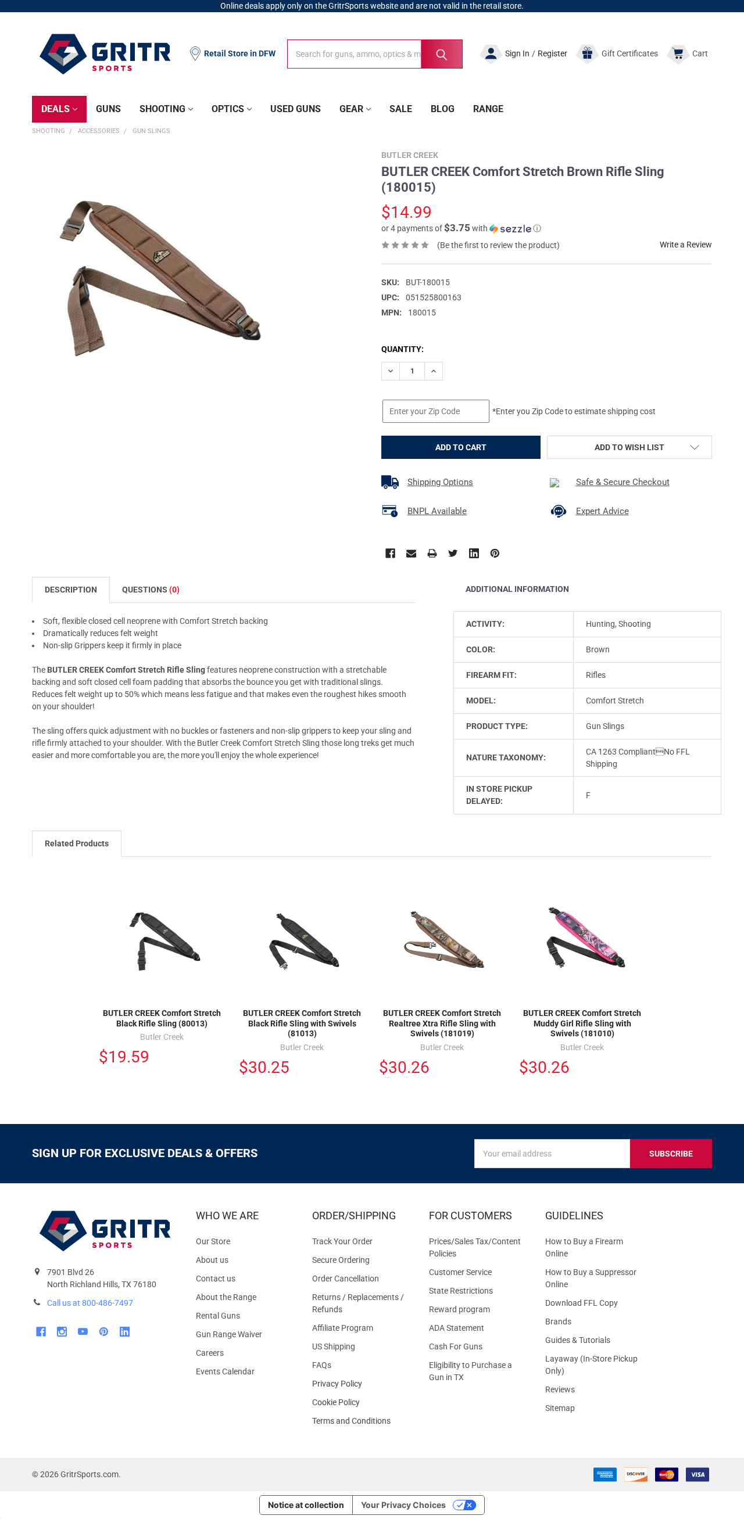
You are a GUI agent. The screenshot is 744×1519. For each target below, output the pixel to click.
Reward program (459, 1309)
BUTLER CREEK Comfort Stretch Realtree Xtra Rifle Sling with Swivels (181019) (442, 1023)
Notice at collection (306, 1505)
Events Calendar (225, 1371)
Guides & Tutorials (577, 1340)
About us (212, 1260)
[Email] (411, 553)
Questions (151, 589)
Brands (558, 1321)
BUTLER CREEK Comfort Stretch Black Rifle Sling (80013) (162, 1018)
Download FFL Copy (581, 1303)
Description (71, 589)
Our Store (213, 1241)
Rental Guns (218, 1315)
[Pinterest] (495, 553)
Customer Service (460, 1272)
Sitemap (560, 1408)
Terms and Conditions (361, 1421)
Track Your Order (342, 1241)
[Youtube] (83, 1332)
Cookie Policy (361, 1402)
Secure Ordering (341, 1260)
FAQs (321, 1365)
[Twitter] (453, 553)
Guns (108, 108)
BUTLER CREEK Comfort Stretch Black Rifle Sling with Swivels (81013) (302, 1023)
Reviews (560, 1389)
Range (488, 108)
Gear (351, 108)
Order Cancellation (345, 1278)
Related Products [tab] (77, 843)
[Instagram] (62, 1332)
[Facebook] (390, 553)
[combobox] (375, 54)
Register (552, 53)
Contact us (215, 1278)
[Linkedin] (474, 553)
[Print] (432, 553)
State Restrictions (461, 1290)
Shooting (162, 108)
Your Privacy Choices (403, 1505)
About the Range (226, 1297)
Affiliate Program (342, 1328)
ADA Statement (456, 1328)
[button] (461, 228)
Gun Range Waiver (229, 1334)
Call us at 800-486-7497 (90, 1303)
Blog (443, 108)
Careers (210, 1353)
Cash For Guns (455, 1346)
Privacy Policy (361, 1384)
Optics (228, 108)
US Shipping (333, 1346)
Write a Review (686, 244)
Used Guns (295, 108)
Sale (400, 108)
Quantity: (402, 349)
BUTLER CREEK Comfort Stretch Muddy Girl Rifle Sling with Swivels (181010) (582, 1023)
